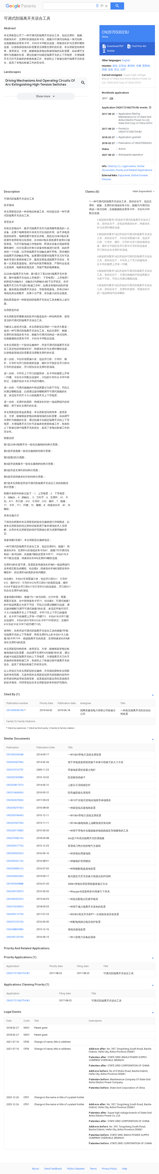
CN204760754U (15, 822)
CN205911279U (15, 914)
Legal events (129, 166)
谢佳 (115, 65)
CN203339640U (15, 815)
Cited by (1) (114, 166)
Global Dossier (139, 175)
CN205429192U (15, 807)
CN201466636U (15, 792)
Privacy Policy (109, 1168)
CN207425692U (15, 906)
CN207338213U (15, 838)
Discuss (106, 179)
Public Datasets (76, 1168)
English (126, 60)
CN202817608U (15, 830)
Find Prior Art (138, 46)
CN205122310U (15, 921)
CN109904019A (15, 710)
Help (124, 1168)
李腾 (138, 65)
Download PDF (115, 46)
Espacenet (124, 175)
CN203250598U (15, 777)
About (35, 1168)
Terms (93, 1168)
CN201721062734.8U (18, 973)
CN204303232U (15, 898)
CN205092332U (15, 853)
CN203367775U (15, 845)
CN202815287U (15, 891)
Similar (110, 50)
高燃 (104, 69)
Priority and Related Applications (134, 170)
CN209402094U (15, 876)
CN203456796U (15, 762)
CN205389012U (15, 868)
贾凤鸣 (146, 65)
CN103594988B (14, 883)
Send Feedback (53, 1168)
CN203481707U (15, 784)
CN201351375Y (14, 769)
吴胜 (110, 69)
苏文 (116, 69)
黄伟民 (131, 65)
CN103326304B (14, 754)
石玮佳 (122, 65)
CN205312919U (15, 936)
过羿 (122, 69)
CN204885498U (15, 929)
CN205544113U (15, 860)
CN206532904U (15, 800)
